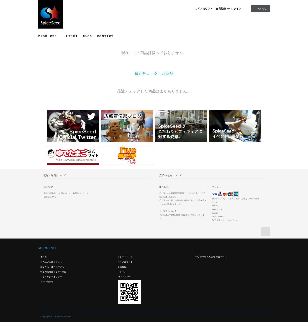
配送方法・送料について (52, 267)
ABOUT (72, 36)
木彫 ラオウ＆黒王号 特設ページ (211, 257)
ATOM (127, 277)
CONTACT (105, 36)
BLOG (87, 36)
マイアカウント (204, 8)
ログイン (236, 8)
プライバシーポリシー (51, 277)
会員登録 (221, 8)
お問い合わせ (46, 281)
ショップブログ (125, 257)
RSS (120, 277)
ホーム (43, 257)
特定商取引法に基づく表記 (53, 272)
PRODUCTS (48, 36)
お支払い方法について (51, 262)
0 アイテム (262, 9)
